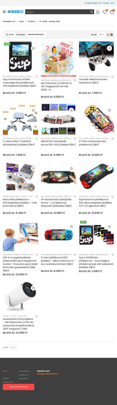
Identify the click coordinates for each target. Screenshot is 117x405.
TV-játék (23, 196)
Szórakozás (14, 196)
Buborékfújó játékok (59, 80)
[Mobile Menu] (5, 11)
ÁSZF (112, 3)
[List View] (111, 34)
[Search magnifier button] (91, 11)
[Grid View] (108, 34)
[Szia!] (97, 11)
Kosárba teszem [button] (33, 48)
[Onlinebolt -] (15, 12)
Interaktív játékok (20, 255)
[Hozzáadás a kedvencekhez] (36, 77)
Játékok (16, 76)
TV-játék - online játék (18, 316)
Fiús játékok (7, 76)
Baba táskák (45, 80)
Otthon (5, 316)
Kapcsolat (23, 378)
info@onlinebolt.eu (93, 3)
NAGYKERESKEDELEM (19, 386)
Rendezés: (21, 34)
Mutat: (94, 34)
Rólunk (106, 3)
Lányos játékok (25, 76)
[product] (58, 59)
